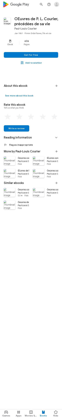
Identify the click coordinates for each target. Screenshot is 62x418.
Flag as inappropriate (18, 144)
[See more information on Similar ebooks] (56, 183)
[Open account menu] (56, 4)
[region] (31, 42)
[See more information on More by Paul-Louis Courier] (56, 151)
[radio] (7, 117)
